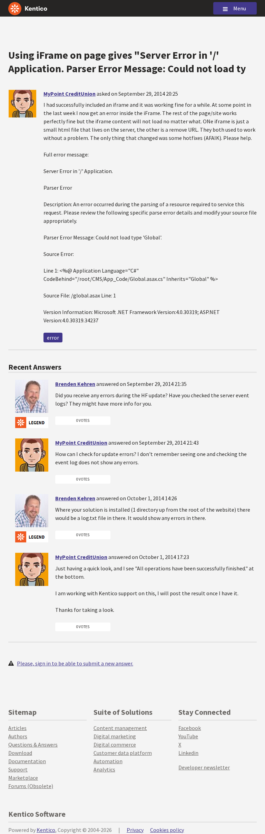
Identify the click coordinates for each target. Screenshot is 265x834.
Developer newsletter (204, 767)
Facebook (189, 727)
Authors (17, 736)
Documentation (27, 761)
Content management (120, 727)
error (53, 337)
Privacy (135, 829)
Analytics (104, 769)
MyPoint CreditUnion (69, 93)
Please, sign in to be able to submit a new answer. (75, 663)
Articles (17, 727)
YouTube (188, 736)
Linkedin (188, 752)
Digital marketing (115, 736)
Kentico (46, 829)
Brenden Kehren (75, 383)
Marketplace (23, 777)
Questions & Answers (33, 744)
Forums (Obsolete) (30, 786)
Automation (108, 761)
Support (18, 769)
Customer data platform (123, 752)
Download (20, 752)
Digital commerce (115, 744)
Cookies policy (167, 829)
